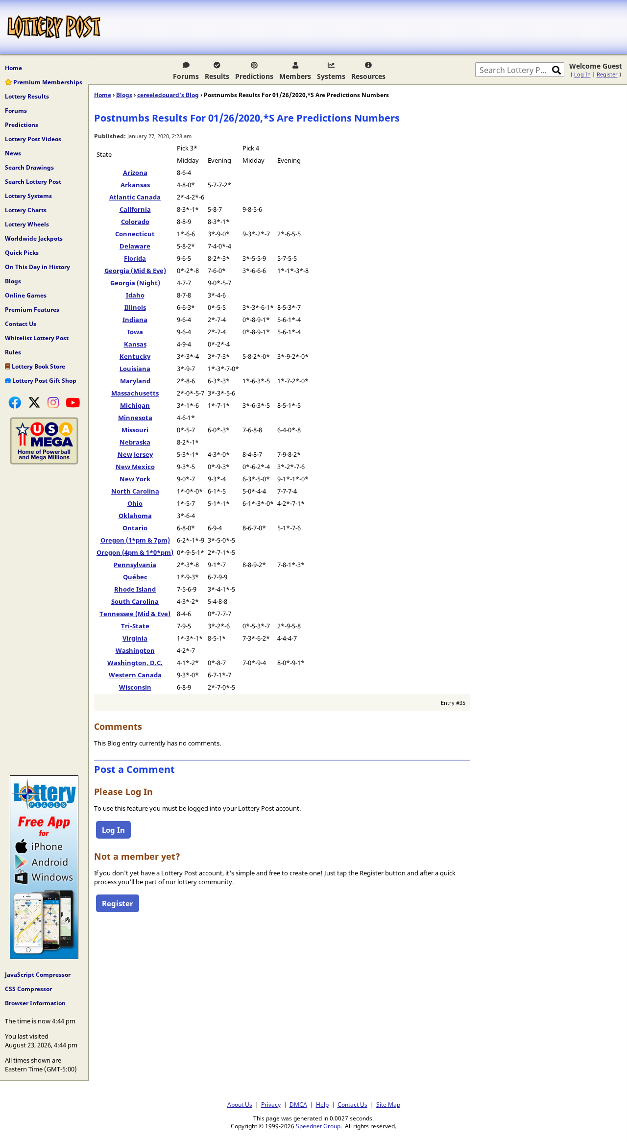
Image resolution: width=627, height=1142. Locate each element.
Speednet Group (318, 1126)
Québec (135, 576)
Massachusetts (135, 393)
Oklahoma (135, 515)
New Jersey (135, 454)
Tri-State (135, 625)
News (13, 153)
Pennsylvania (135, 564)
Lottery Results (27, 96)
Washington (135, 650)
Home (13, 68)
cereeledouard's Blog (168, 95)
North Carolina (135, 491)
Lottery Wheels (27, 224)
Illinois (135, 307)
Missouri (134, 429)
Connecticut (135, 233)
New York (135, 478)
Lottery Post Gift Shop (43, 380)
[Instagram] (53, 402)
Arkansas (135, 184)
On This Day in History (37, 267)
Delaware (135, 246)
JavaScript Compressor (38, 974)
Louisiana (135, 368)
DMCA (298, 1104)
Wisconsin (135, 687)
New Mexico (135, 466)
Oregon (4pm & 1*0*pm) (134, 552)
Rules (13, 352)
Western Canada (135, 674)
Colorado (135, 221)
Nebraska (135, 442)
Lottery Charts (26, 210)
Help (322, 1104)
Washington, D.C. (135, 662)
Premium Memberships (47, 82)
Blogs (13, 281)
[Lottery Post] (54, 27)
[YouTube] (72, 402)
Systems (331, 76)
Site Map (388, 1104)
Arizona (135, 172)
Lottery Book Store (37, 366)
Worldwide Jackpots (34, 238)
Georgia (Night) (135, 282)
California (135, 209)
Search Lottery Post (33, 181)
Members (295, 76)
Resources (368, 76)
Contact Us (20, 324)
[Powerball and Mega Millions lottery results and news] (44, 462)
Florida (135, 258)
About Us (239, 1104)
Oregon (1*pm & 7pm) (135, 540)
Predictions (254, 76)
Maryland (135, 380)
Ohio (135, 503)
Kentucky (135, 356)
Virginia (134, 638)
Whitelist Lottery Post (37, 338)
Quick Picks (22, 252)
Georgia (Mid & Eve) (135, 270)
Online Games (26, 295)
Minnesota (135, 417)
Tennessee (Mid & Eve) (134, 613)
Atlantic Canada (135, 197)
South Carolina (135, 601)
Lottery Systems (28, 196)
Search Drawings (29, 167)
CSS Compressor (28, 989)
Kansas (135, 344)
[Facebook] (14, 402)
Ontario (134, 527)
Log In (582, 74)
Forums (186, 76)
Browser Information (35, 1003)
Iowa (135, 331)
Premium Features (32, 309)
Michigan (135, 405)
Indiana (134, 319)
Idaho (135, 295)
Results (217, 76)
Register (607, 74)
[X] (34, 402)
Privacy (271, 1104)
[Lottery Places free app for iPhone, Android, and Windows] (44, 956)
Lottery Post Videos (33, 139)
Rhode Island (135, 589)
